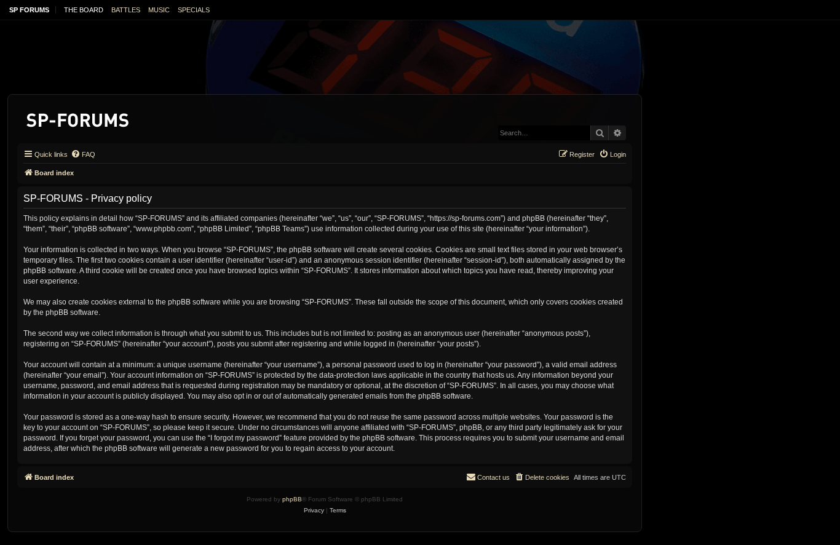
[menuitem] (83, 154)
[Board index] (78, 118)
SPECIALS (194, 10)
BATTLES (125, 10)
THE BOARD (83, 10)
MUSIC (159, 10)
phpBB (292, 499)
